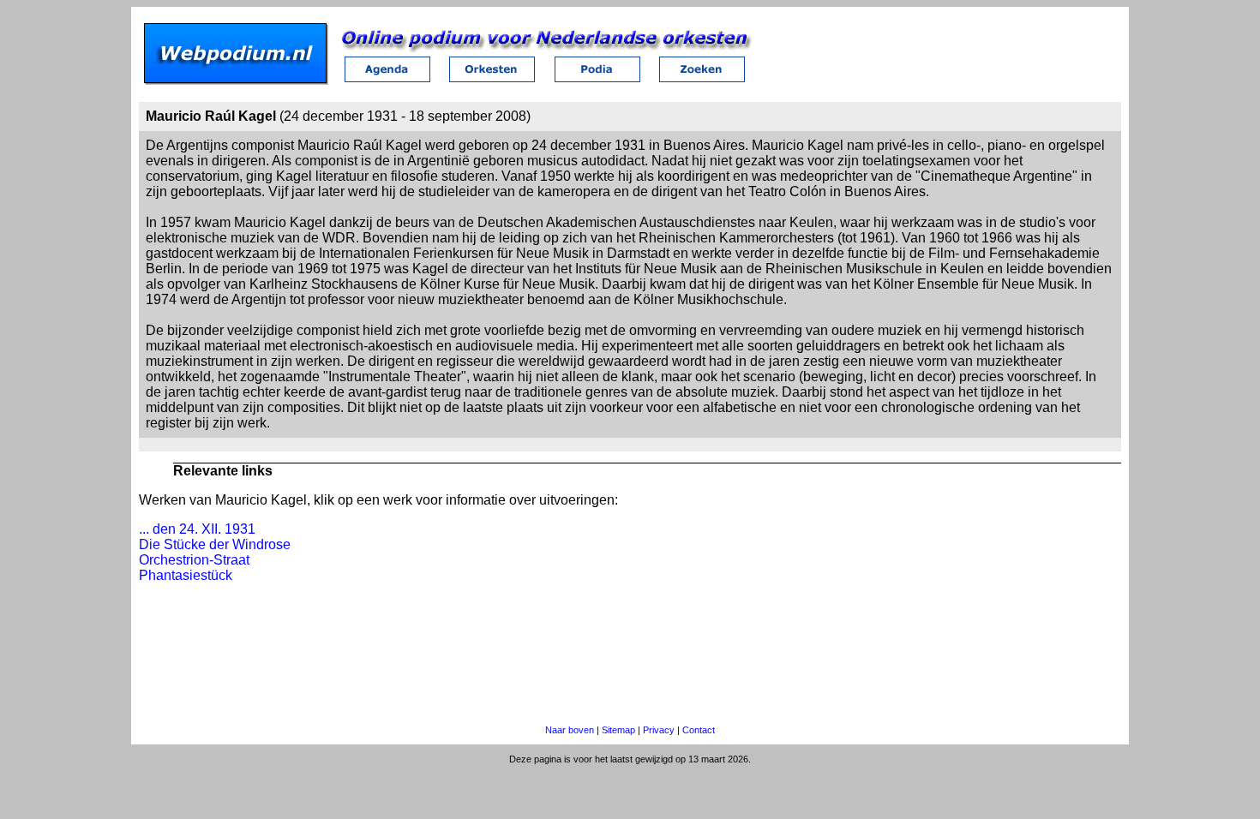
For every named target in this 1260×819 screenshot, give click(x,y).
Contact (698, 730)
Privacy (659, 730)
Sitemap (618, 730)
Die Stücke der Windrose (215, 544)
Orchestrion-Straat (194, 560)
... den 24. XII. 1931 (197, 529)
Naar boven (569, 730)
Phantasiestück (185, 575)
